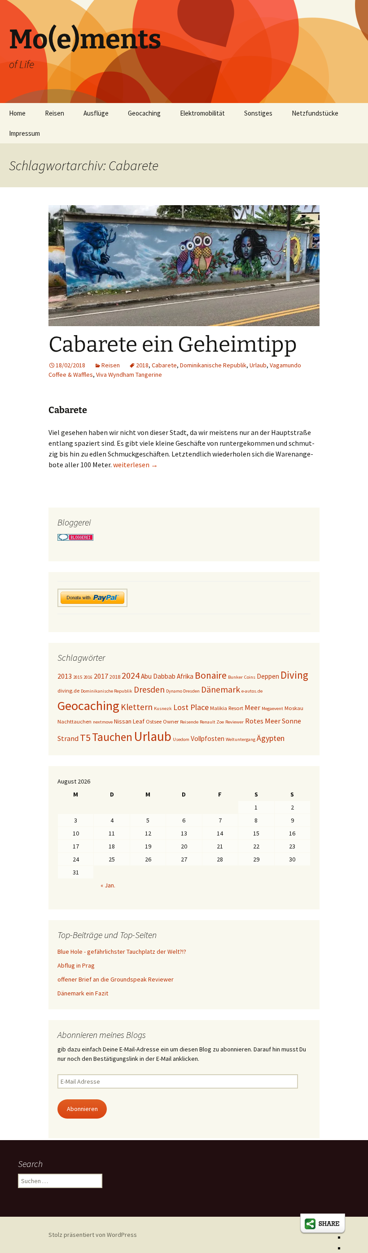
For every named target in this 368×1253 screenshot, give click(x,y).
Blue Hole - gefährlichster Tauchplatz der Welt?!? (121, 951)
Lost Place (191, 707)
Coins (249, 677)
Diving (294, 674)
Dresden (149, 689)
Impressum (24, 133)
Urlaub (258, 365)
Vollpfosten (207, 738)
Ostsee (154, 721)
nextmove (103, 722)
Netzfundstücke (315, 113)
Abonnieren (82, 1109)
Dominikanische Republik (213, 365)
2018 (142, 365)
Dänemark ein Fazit (82, 993)
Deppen (268, 676)
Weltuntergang (240, 739)
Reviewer (234, 722)
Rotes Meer (262, 720)
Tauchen (112, 737)
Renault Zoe (212, 722)
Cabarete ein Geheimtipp (172, 344)
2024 (131, 675)
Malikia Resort (226, 708)
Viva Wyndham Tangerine (129, 374)
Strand (68, 738)
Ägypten (271, 738)
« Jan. (108, 885)
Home (17, 113)
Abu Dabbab (158, 676)
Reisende (189, 722)
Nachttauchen (74, 721)
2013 (64, 676)
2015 (77, 677)
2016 (87, 677)
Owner (171, 721)
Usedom (181, 739)
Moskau (294, 708)
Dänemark (220, 689)
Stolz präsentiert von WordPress (92, 1235)
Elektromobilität (202, 113)
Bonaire (211, 675)
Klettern (137, 707)
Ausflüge (96, 113)
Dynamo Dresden (183, 691)
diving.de (68, 690)
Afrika (185, 676)
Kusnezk (163, 708)
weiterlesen (135, 464)
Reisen (54, 113)
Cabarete (164, 365)
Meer (252, 707)
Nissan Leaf (129, 721)
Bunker (235, 677)
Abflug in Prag (76, 965)
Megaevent (272, 708)
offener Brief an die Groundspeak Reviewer (115, 979)
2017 (101, 676)
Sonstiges (258, 113)
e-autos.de (252, 691)
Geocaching (144, 113)
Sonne (291, 720)
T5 (85, 737)
